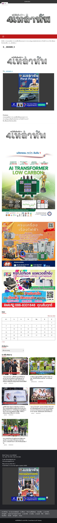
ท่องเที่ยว (39, 511)
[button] (3, 36)
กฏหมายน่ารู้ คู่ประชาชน (14, 513)
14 (44, 329)
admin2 (5, 383)
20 (36, 332)
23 (6, 335)
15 (51, 329)
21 (44, 332)
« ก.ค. (3, 341)
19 (28, 332)
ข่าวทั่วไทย (33, 372)
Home (20, 515)
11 (21, 329)
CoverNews (31, 520)
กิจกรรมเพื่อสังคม (31, 511)
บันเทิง (9, 515)
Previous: (15, 118)
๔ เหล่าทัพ (46, 511)
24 (14, 335)
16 (6, 332)
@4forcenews (34, 381)
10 (14, 329)
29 (51, 335)
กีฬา (42, 513)
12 (28, 329)
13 (36, 329)
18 (21, 332)
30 (6, 338)
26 (28, 335)
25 (21, 335)
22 (51, 332)
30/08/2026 (11, 383)
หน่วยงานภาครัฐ (15, 372)
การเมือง (31, 513)
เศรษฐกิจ (4, 513)
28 (44, 335)
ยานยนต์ (37, 513)
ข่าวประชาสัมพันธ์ (7, 372)
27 (36, 335)
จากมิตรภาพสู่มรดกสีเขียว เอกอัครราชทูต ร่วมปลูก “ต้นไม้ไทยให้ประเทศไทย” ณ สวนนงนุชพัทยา (41, 378)
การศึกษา (5, 402)
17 (14, 332)
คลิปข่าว (47, 513)
